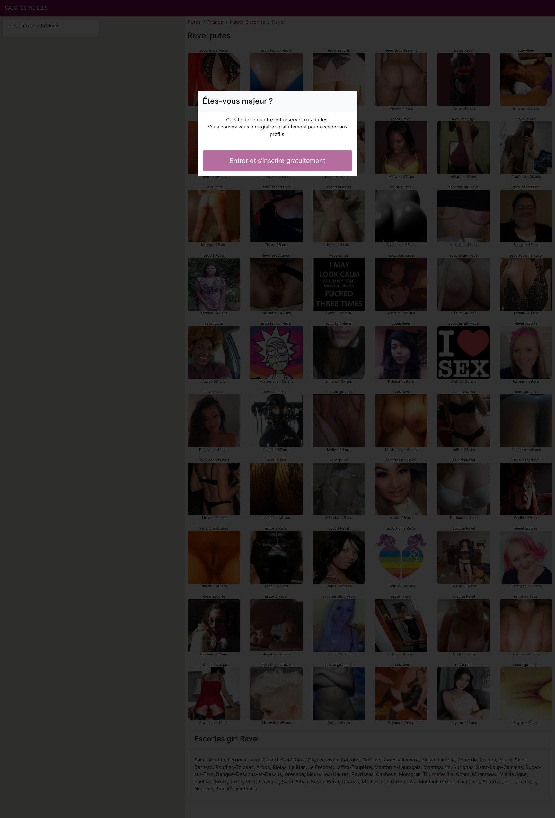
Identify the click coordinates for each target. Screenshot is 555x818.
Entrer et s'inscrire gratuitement (277, 160)
